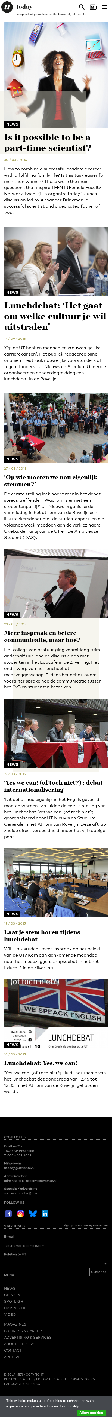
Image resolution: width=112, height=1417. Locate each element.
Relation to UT (15, 1254)
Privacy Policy (82, 1379)
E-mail (9, 1236)
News (9, 1288)
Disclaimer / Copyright (24, 1374)
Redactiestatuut (19, 1379)
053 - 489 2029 (19, 1155)
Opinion (12, 1295)
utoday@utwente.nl (19, 1168)
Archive (12, 1357)
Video (10, 1314)
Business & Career (23, 1331)
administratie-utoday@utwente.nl (30, 1181)
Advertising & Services (28, 1337)
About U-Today (19, 1344)
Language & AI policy (22, 1384)
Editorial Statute (51, 1379)
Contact (13, 1350)
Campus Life (16, 1308)
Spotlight (14, 1301)
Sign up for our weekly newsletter (85, 1225)
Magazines (15, 1324)
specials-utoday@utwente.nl (26, 1193)
